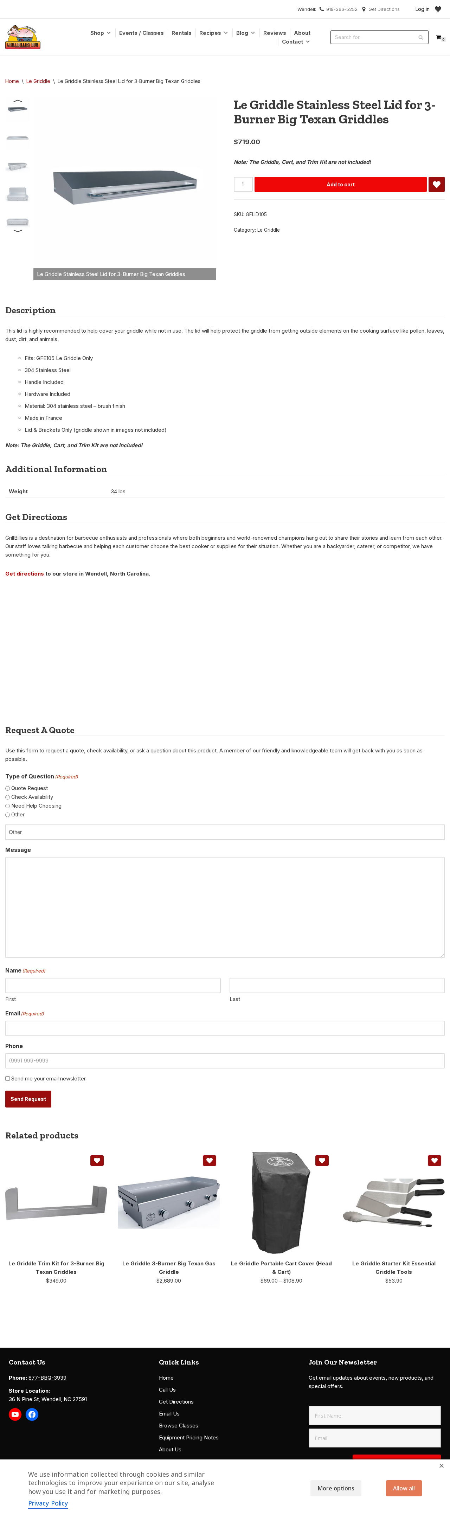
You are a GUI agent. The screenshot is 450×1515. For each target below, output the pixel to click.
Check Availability (32, 797)
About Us (170, 1449)
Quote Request (29, 788)
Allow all (404, 1488)
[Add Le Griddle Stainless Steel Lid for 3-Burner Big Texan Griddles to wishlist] (437, 184)
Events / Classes (141, 33)
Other (18, 814)
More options (335, 1488)
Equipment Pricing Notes (189, 1437)
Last (235, 999)
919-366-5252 (342, 9)
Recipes (210, 33)
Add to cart (341, 184)
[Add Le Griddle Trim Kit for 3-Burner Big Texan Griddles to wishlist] (97, 1160)
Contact (292, 41)
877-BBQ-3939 (47, 1377)
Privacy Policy (48, 1503)
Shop (97, 33)
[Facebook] (32, 1414)
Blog (242, 33)
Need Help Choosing (36, 805)
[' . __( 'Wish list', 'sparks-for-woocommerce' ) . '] (438, 9)
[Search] (421, 37)
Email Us (169, 1413)
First (10, 999)
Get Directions (384, 9)
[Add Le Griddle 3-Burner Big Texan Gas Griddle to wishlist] (209, 1160)
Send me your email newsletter (48, 1078)
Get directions (24, 573)
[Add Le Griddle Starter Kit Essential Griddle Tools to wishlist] (434, 1160)
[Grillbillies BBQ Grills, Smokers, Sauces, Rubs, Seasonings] (22, 37)
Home (12, 81)
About (302, 33)
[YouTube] (15, 1414)
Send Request (28, 1099)
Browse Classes (178, 1425)
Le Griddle (38, 81)
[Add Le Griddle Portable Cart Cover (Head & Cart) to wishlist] (322, 1160)
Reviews (274, 33)
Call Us (167, 1389)
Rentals (182, 33)
